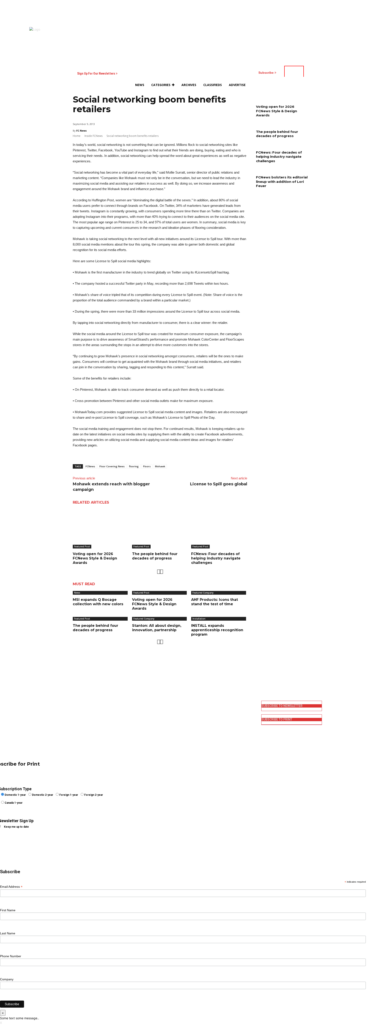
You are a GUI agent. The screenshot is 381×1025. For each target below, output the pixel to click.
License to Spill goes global (218, 484)
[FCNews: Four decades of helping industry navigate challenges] (219, 528)
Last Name (7, 933)
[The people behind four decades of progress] (160, 528)
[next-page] (161, 572)
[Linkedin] (196, 718)
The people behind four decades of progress (154, 556)
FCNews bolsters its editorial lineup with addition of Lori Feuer (282, 181)
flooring (134, 466)
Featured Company (202, 592)
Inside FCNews (93, 136)
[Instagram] (196, 710)
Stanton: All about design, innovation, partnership (156, 627)
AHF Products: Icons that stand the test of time (214, 602)
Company (6, 979)
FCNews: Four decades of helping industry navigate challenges (216, 558)
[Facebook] (196, 703)
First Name (7, 910)
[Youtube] (196, 732)
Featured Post (82, 546)
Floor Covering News (112, 466)
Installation (198, 618)
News (77, 592)
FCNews (90, 466)
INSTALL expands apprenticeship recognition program (217, 629)
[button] (290, 85)
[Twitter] (196, 725)
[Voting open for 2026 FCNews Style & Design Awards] (101, 528)
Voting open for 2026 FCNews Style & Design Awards (95, 558)
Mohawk (160, 466)
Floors (147, 466)
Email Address (11, 887)
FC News (81, 130)
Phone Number (10, 956)
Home (76, 136)
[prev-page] (158, 572)
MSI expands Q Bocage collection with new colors (98, 602)
